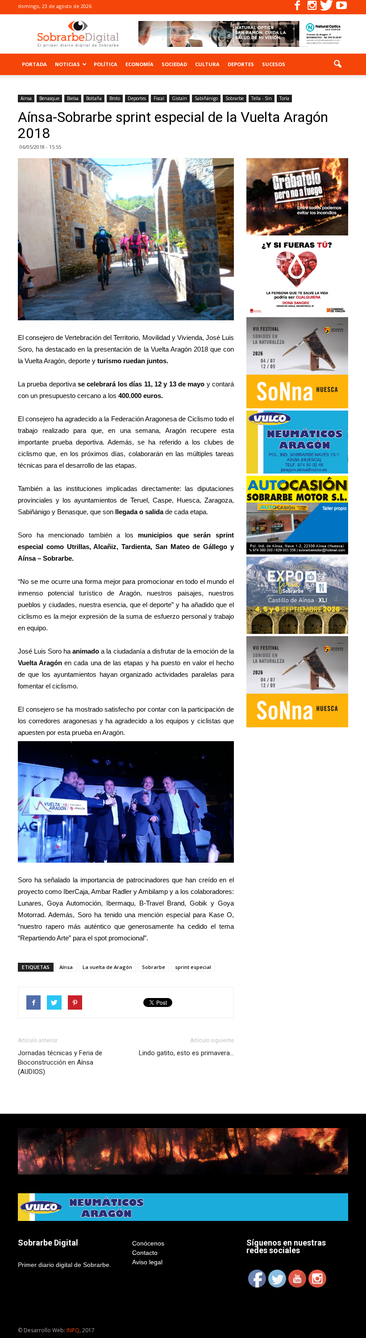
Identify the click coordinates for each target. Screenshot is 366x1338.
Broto (114, 98)
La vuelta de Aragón (107, 967)
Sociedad (174, 64)
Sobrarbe (234, 98)
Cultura (207, 64)
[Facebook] (297, 7)
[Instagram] (312, 7)
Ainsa (26, 98)
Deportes (241, 64)
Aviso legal (147, 1262)
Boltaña (94, 98)
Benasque (49, 98)
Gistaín (179, 98)
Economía (139, 64)
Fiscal (159, 98)
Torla (284, 98)
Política (105, 64)
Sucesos (273, 64)
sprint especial (193, 967)
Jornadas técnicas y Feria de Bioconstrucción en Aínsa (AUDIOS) (60, 1062)
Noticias (67, 64)
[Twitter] (326, 7)
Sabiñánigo (206, 98)
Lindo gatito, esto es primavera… (186, 1053)
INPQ (73, 1330)
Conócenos (148, 1243)
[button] (337, 64)
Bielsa (73, 98)
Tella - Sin (261, 98)
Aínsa (66, 967)
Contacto (145, 1252)
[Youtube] (341, 7)
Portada (34, 64)
